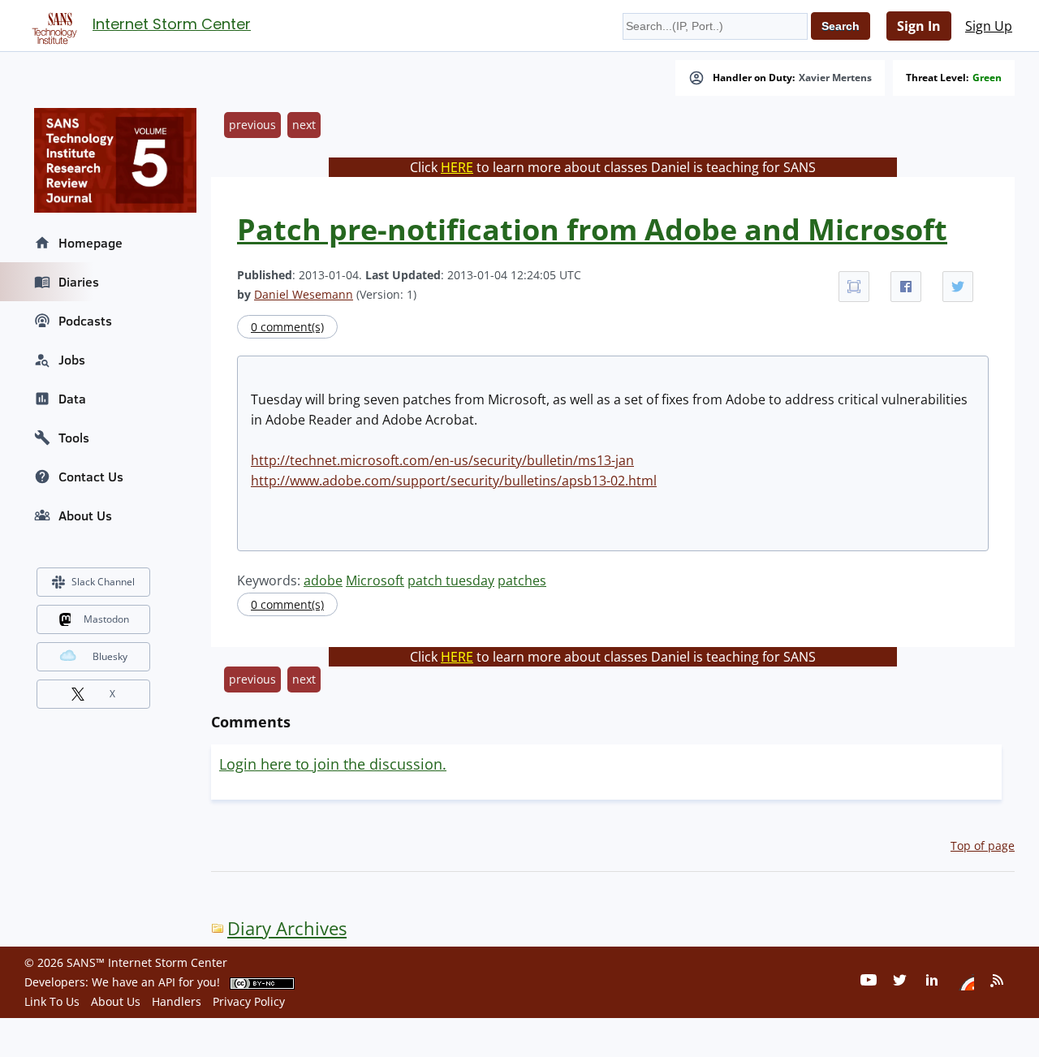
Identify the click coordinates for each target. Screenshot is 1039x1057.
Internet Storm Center (172, 24)
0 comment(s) (287, 326)
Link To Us (52, 1001)
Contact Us (90, 476)
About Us (85, 515)
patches (522, 580)
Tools (73, 438)
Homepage (90, 243)
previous (252, 124)
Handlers (176, 1001)
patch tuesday (450, 580)
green (987, 77)
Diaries (78, 282)
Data (72, 399)
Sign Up (988, 26)
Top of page (983, 845)
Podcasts (85, 321)
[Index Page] (51, 25)
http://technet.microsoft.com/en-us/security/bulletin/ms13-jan (442, 460)
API (166, 982)
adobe (323, 580)
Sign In (919, 26)
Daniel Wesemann (303, 294)
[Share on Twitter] (957, 286)
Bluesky (110, 656)
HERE (457, 167)
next (304, 124)
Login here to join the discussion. (332, 764)
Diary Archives (287, 928)
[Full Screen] (854, 286)
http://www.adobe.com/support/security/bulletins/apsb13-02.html (454, 481)
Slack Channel (103, 582)
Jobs (71, 360)
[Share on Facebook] (905, 286)
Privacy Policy (249, 1001)
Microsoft (375, 580)
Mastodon (106, 619)
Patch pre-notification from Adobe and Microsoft (592, 229)
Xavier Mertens (835, 77)
